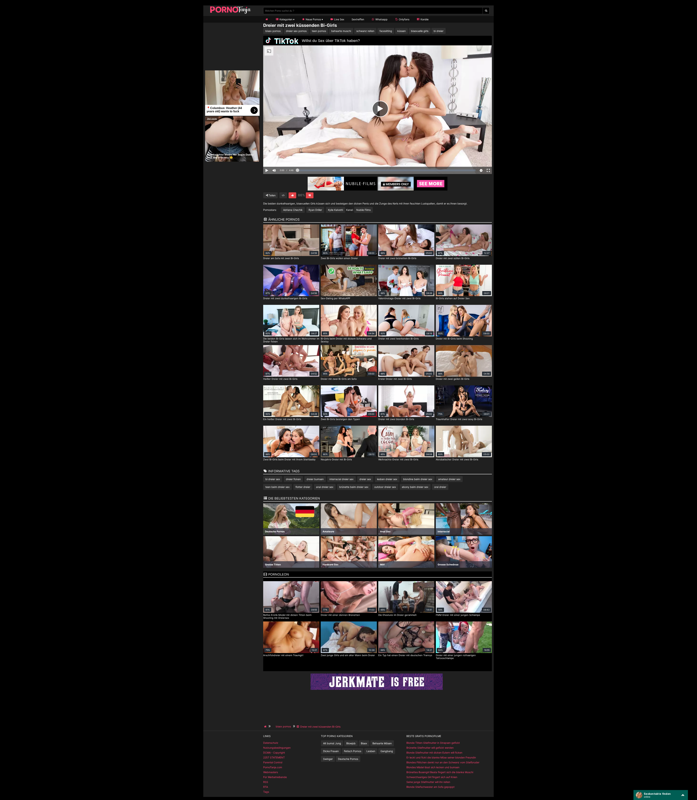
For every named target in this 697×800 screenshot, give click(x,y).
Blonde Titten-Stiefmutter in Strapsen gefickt (433, 742)
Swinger (328, 758)
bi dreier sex (272, 479)
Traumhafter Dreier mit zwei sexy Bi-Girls (459, 419)
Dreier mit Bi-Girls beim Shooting (454, 338)
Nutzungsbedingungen (277, 747)
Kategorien (285, 19)
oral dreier (440, 486)
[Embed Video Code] (283, 195)
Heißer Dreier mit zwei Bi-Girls (280, 378)
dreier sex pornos (296, 30)
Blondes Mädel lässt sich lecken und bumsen (432, 767)
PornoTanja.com (272, 767)
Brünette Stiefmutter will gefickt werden (430, 747)
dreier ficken (293, 479)
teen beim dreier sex (277, 486)
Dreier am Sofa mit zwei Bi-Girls (281, 258)
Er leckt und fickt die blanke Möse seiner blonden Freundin (441, 757)
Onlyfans (403, 19)
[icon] (266, 19)
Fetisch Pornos (352, 751)
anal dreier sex (324, 486)
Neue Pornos (313, 19)
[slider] (280, 159)
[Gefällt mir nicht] (309, 195)
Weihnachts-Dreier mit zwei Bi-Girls (398, 459)
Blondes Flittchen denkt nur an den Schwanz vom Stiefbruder (442, 762)
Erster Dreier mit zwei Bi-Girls (395, 378)
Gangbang (386, 751)
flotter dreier (302, 486)
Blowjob (351, 743)
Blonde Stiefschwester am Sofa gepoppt (430, 786)
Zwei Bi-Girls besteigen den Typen (340, 419)
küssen (401, 30)
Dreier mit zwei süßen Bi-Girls (453, 258)
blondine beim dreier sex (417, 479)
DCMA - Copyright (274, 752)
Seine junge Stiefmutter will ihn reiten (428, 781)
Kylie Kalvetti (335, 209)
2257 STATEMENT (274, 757)
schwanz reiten (365, 30)
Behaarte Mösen (382, 743)
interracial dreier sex (341, 479)
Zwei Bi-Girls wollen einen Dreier (339, 258)
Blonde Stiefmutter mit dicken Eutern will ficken (434, 752)
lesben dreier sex (387, 479)
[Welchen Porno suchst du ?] (486, 10)
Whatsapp (381, 19)
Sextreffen (358, 19)
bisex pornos (273, 30)
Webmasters (270, 772)
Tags (266, 791)
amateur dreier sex (449, 479)
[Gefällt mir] (292, 195)
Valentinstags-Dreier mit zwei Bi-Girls (399, 298)
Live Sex (338, 19)
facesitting (386, 30)
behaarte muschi (341, 30)
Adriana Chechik (293, 209)
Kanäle (424, 19)
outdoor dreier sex (385, 486)
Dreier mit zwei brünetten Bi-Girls (397, 258)
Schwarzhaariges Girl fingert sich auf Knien (431, 777)
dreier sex (365, 479)
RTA (265, 786)
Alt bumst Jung (332, 743)
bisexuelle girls (419, 30)
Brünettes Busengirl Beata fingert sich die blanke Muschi (439, 772)
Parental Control (272, 762)
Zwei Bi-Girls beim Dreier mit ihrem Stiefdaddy (289, 459)
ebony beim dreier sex (415, 486)
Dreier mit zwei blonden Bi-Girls (396, 419)
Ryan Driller (315, 209)
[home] (265, 726)
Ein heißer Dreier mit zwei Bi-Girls (282, 419)
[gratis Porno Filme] (230, 13)
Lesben (370, 751)
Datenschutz (270, 742)
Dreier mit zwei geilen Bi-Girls (452, 378)
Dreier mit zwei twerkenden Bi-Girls (398, 338)
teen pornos (319, 30)
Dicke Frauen (331, 751)
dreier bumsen (315, 479)
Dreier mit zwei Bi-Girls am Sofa (338, 378)
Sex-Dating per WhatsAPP (335, 298)
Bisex (364, 743)
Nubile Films (363, 209)
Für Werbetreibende (275, 777)
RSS (265, 781)
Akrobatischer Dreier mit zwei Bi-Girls (457, 459)
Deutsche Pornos (348, 758)
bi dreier (438, 30)
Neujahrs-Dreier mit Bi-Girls (336, 459)
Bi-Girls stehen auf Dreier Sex (453, 298)
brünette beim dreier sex (353, 486)
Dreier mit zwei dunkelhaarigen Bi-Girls (285, 298)
